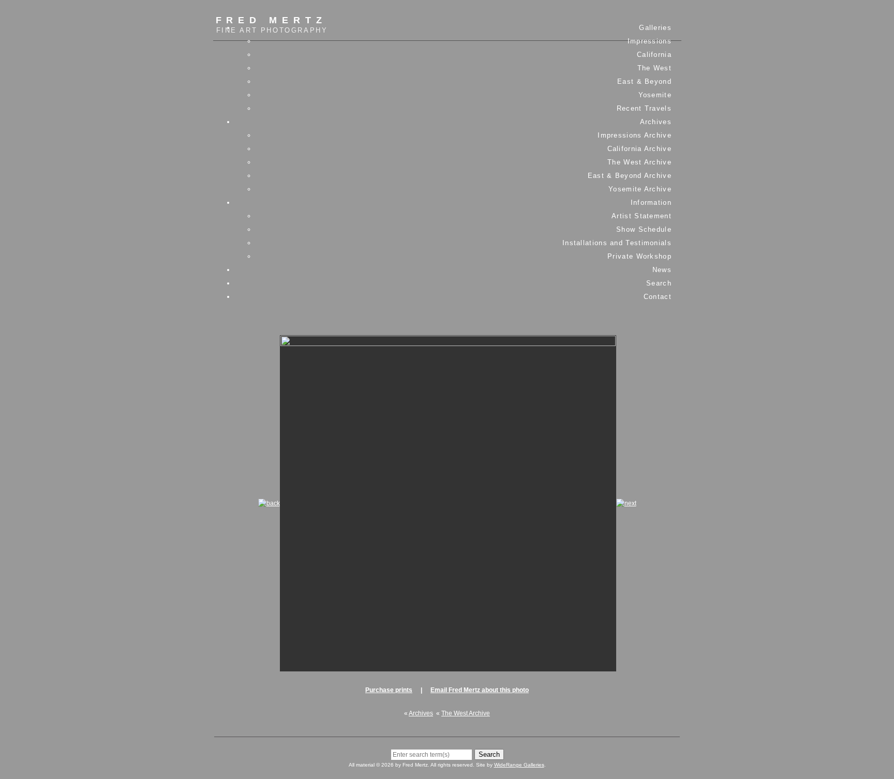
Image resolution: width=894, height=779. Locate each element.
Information (651, 202)
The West (654, 68)
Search (659, 283)
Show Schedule (644, 229)
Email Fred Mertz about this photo (479, 690)
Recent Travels (644, 108)
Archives (656, 122)
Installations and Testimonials (617, 243)
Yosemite (655, 95)
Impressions (650, 41)
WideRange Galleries (519, 765)
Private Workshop (639, 256)
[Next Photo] (626, 503)
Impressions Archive (635, 135)
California (654, 54)
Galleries (655, 28)
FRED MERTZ (272, 24)
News (662, 270)
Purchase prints (388, 690)
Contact (658, 297)
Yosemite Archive (640, 189)
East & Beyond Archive (630, 175)
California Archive (639, 149)
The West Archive (639, 162)
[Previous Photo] (269, 503)
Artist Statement (642, 216)
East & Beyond (644, 81)
